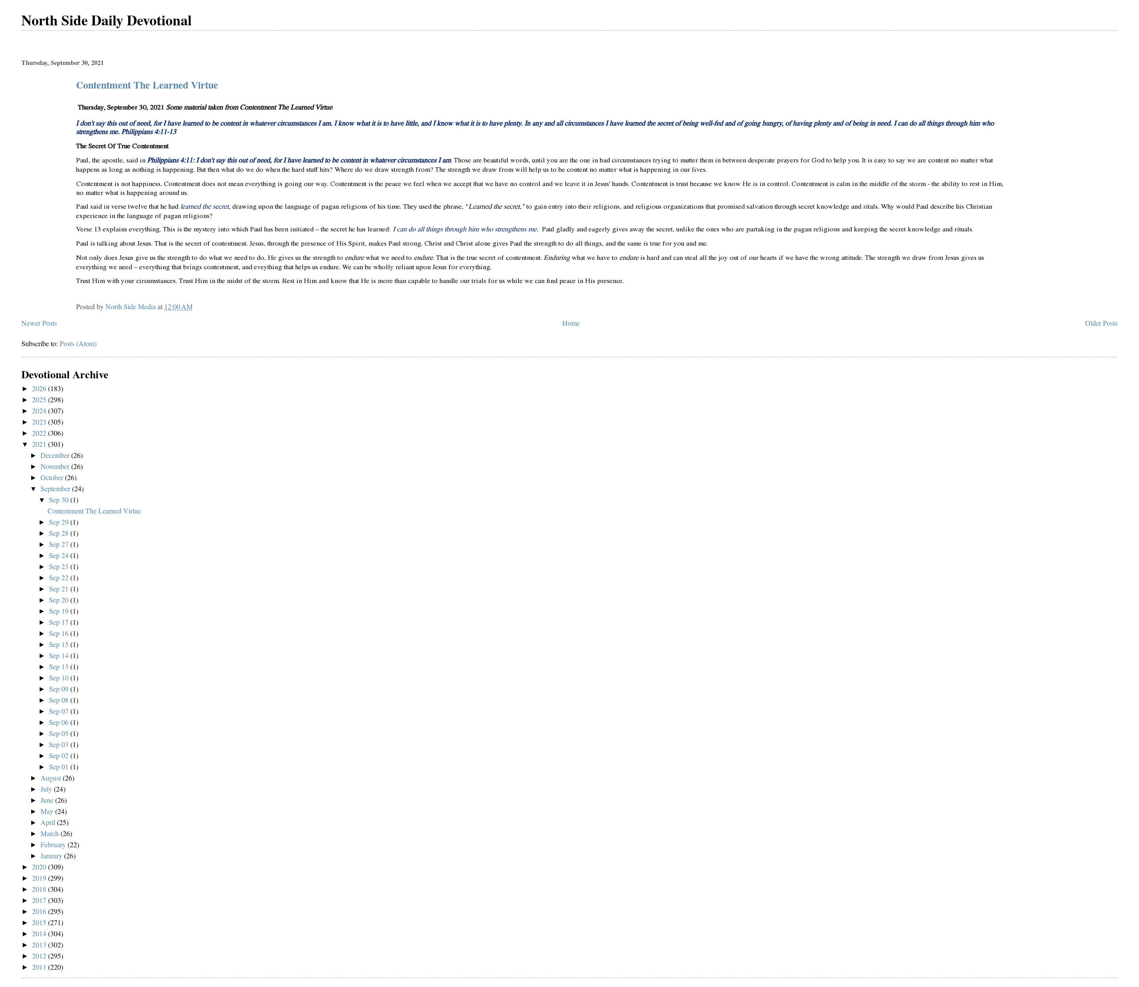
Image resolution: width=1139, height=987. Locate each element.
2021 (40, 444)
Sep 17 (59, 622)
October (52, 477)
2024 (40, 410)
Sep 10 (59, 677)
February (54, 844)
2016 (40, 911)
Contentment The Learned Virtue (147, 84)
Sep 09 (59, 688)
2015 (40, 922)
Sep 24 (59, 555)
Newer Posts (39, 323)
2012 (40, 955)
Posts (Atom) (78, 343)
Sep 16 (59, 633)
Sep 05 (59, 733)
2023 (40, 421)
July (47, 788)
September (56, 488)
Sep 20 (59, 599)
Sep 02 (59, 755)
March (50, 833)
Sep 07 (59, 711)
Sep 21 (59, 588)
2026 (40, 388)
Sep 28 (59, 533)
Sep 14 (59, 655)
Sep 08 (59, 699)
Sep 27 (59, 544)
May (47, 811)
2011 (40, 966)
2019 (40, 877)
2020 (40, 866)
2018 (40, 889)
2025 (40, 399)
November (55, 466)
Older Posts (1101, 323)
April (48, 822)
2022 (40, 432)
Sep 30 (59, 499)
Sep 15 (59, 644)
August (51, 777)
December (55, 455)
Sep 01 (59, 766)
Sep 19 (59, 610)
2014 (40, 933)
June (47, 800)
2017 (40, 900)
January (52, 855)
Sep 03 (59, 744)
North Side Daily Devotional (106, 19)
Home (571, 323)
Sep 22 (59, 577)
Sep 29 (59, 521)
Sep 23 (59, 566)
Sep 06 (59, 722)
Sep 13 (59, 666)
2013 (40, 944)
